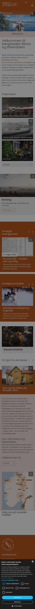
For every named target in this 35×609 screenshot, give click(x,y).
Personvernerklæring (7, 578)
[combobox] (33, 561)
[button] (17, 580)
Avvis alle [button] (17, 602)
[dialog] (17, 584)
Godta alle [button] (17, 597)
